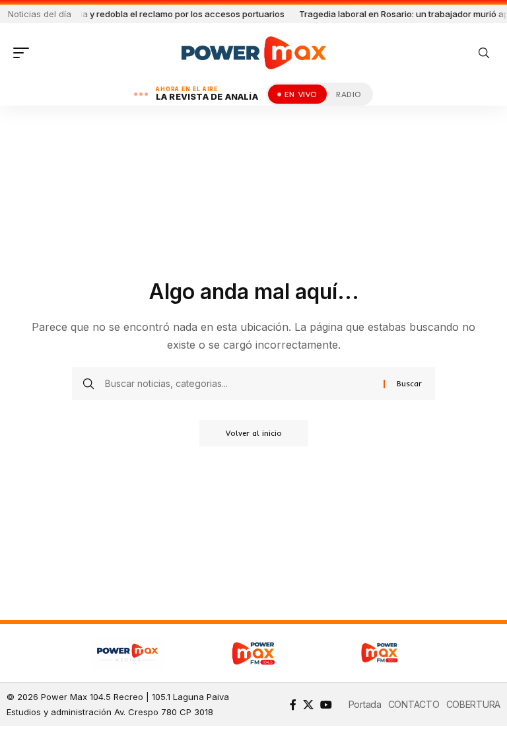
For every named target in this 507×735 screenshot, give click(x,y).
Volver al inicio (254, 433)
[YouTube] (326, 704)
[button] (24, 53)
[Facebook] (293, 704)
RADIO (349, 94)
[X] (308, 704)
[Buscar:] (239, 383)
